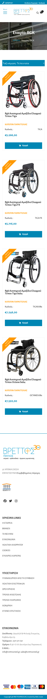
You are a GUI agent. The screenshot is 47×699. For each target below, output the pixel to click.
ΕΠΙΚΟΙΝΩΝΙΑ (8, 539)
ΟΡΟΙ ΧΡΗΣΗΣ (8, 589)
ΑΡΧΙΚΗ (16, 40)
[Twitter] (10, 500)
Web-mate (39, 697)
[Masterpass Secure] (42, 687)
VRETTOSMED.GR (19, 697)
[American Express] (27, 687)
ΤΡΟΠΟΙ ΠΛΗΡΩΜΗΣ (11, 600)
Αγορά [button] (25, 145)
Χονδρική (42, 3)
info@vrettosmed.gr (11, 652)
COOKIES (6, 550)
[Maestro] (20, 687)
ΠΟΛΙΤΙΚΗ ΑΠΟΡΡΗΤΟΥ (12, 545)
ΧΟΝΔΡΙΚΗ (7, 606)
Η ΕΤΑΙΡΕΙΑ (7, 523)
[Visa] (6, 687)
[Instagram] (16, 500)
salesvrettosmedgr (30, 652)
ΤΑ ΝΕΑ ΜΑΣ (7, 534)
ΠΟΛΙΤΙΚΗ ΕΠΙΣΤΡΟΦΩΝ (13, 584)
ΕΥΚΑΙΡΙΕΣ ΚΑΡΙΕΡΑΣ (11, 556)
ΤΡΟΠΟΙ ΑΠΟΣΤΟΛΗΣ (11, 595)
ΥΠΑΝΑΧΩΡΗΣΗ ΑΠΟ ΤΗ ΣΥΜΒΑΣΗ (18, 578)
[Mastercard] (13, 687)
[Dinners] (34, 687)
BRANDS (6, 528)
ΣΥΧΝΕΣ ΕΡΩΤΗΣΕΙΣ (11, 611)
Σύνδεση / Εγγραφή (31, 3)
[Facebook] (5, 500)
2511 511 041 (18, 641)
